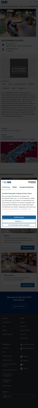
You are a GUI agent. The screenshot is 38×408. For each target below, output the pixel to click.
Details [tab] (15, 187)
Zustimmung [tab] (6, 187)
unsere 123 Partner (13, 196)
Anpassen (18, 221)
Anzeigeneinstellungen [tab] (27, 187)
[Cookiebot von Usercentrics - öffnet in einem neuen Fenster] (28, 182)
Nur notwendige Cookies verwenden (19, 225)
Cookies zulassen (19, 217)
